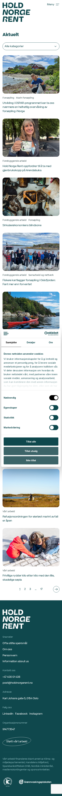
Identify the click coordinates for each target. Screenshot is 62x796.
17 (41, 589)
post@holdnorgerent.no (18, 683)
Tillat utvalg (31, 451)
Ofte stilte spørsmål (15, 643)
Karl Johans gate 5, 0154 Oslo (20, 698)
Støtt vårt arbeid (16, 741)
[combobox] (31, 46)
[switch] (53, 407)
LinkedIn (8, 714)
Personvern (10, 655)
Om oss (7, 649)
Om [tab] (51, 342)
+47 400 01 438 (11, 677)
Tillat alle (31, 441)
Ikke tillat (31, 460)
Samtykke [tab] (11, 342)
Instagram (35, 714)
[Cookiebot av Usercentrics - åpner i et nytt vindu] (44, 333)
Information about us (16, 661)
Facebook (21, 714)
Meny (50, 4)
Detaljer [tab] (31, 342)
